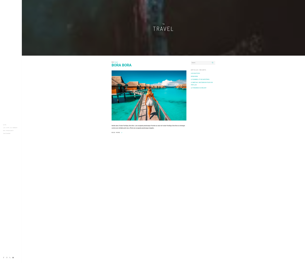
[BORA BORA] (149, 123)
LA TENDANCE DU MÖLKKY (198, 88)
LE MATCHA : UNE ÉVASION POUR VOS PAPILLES (202, 84)
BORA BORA (122, 65)
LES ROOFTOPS (195, 73)
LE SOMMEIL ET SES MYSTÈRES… (200, 79)
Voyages (116, 62)
